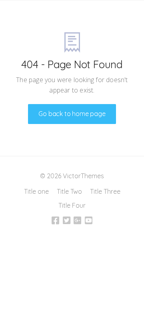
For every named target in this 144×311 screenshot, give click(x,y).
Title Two (69, 191)
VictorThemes (82, 176)
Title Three (105, 191)
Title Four (72, 205)
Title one (36, 191)
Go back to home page (71, 114)
